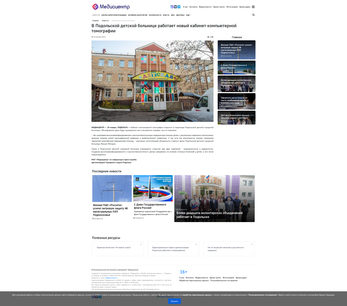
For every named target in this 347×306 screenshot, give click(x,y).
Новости (96, 15)
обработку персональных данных (197, 295)
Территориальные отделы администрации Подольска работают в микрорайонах (170, 248)
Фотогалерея (232, 7)
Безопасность (155, 15)
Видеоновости (205, 7)
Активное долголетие (137, 15)
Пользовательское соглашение (223, 280)
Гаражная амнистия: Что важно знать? (114, 247)
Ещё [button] (188, 15)
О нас (185, 7)
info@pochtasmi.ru (111, 278)
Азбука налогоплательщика (114, 15)
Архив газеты (219, 7)
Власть (166, 15)
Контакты (193, 7)
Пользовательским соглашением (262, 295)
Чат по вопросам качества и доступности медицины (226, 248)
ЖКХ (173, 15)
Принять (174, 301)
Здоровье (180, 15)
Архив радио (244, 7)
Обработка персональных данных (194, 280)
